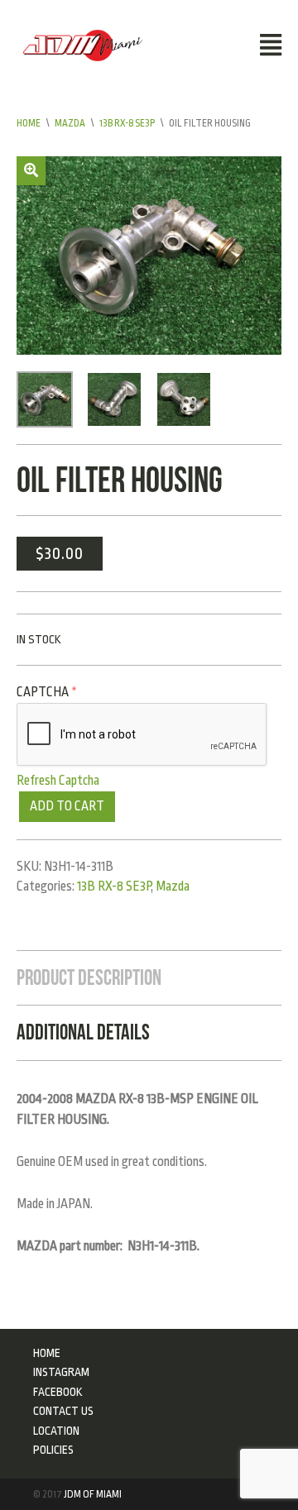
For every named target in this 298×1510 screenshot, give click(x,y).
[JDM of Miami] (83, 44)
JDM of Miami (93, 1494)
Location (56, 1430)
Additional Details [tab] (83, 1032)
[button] (31, 170)
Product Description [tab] (89, 977)
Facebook (58, 1391)
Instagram (61, 1372)
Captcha (47, 692)
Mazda (70, 123)
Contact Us (63, 1410)
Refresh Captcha (58, 780)
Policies (53, 1449)
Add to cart (67, 806)
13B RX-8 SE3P (127, 123)
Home (29, 123)
